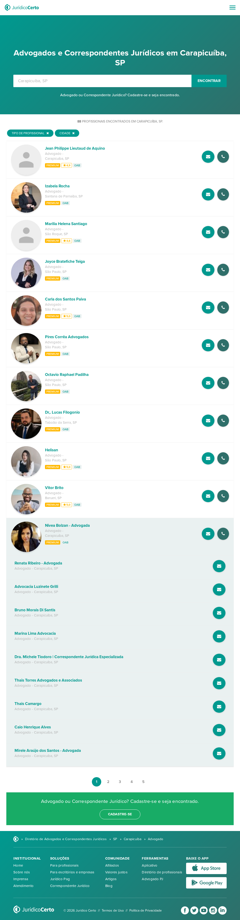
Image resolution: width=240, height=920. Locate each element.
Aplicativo (149, 865)
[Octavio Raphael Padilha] (26, 400)
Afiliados (112, 865)
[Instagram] (213, 914)
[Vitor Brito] (26, 513)
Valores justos (116, 872)
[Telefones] (223, 157)
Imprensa (20, 879)
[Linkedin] (222, 914)
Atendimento (23, 886)
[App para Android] (206, 887)
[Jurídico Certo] (22, 11)
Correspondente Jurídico (70, 886)
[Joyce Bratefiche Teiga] (26, 287)
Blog (108, 886)
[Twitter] (194, 914)
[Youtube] (204, 914)
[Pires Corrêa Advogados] (26, 362)
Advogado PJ (152, 879)
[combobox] (102, 81)
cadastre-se (120, 814)
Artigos (111, 879)
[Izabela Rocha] (26, 211)
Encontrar (209, 80)
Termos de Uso (113, 911)
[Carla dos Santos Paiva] (26, 324)
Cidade (65, 133)
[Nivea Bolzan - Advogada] (26, 551)
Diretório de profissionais (162, 872)
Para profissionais (64, 865)
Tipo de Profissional (28, 133)
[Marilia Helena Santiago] (26, 249)
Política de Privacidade (145, 911)
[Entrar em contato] (208, 157)
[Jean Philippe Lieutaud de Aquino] (26, 173)
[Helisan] (26, 475)
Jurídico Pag (60, 879)
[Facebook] (185, 914)
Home (18, 865)
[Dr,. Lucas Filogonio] (26, 437)
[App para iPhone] (206, 873)
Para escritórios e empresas (72, 872)
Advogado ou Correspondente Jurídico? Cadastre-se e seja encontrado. (120, 95)
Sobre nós (21, 872)
